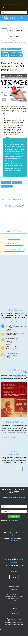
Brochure (14, 571)
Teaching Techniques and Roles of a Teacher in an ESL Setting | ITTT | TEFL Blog (14, 207)
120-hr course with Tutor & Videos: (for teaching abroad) (12, 355)
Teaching (10, 49)
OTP (21, 55)
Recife (14, 593)
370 (3, 334)
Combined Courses (7, 186)
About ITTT (11, 25)
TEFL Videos (8, 40)
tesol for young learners (14, 249)
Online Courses (6, 182)
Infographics (5, 52)
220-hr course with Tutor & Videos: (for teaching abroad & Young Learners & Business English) (13, 341)
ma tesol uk (14, 237)
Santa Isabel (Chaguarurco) (14, 598)
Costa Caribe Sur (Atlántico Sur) (14, 594)
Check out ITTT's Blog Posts (11, 199)
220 (3, 339)
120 (3, 354)
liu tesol (14, 224)
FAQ (20, 52)
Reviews (18, 49)
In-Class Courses (17, 182)
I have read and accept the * (10, 520)
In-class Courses (14, 613)
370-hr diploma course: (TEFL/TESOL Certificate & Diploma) (15, 335)
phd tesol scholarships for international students (14, 231)
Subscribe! (14, 516)
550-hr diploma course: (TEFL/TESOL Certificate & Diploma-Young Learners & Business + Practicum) (16, 327)
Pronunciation (13, 55)
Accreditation (10, 30)
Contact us (19, 30)
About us (14, 589)
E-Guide (14, 577)
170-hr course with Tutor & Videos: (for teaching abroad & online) (12, 349)
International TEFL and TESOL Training (16, 18)
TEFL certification (14, 122)
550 (3, 326)
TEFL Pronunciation (16, 40)
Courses (18, 25)
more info (13, 321)
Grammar (5, 55)
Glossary (13, 52)
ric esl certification (14, 243)
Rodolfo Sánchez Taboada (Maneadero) (14, 596)
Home (4, 25)
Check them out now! (14, 546)
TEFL (4, 49)
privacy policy (16, 520)
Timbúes (14, 600)
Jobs (24, 25)
